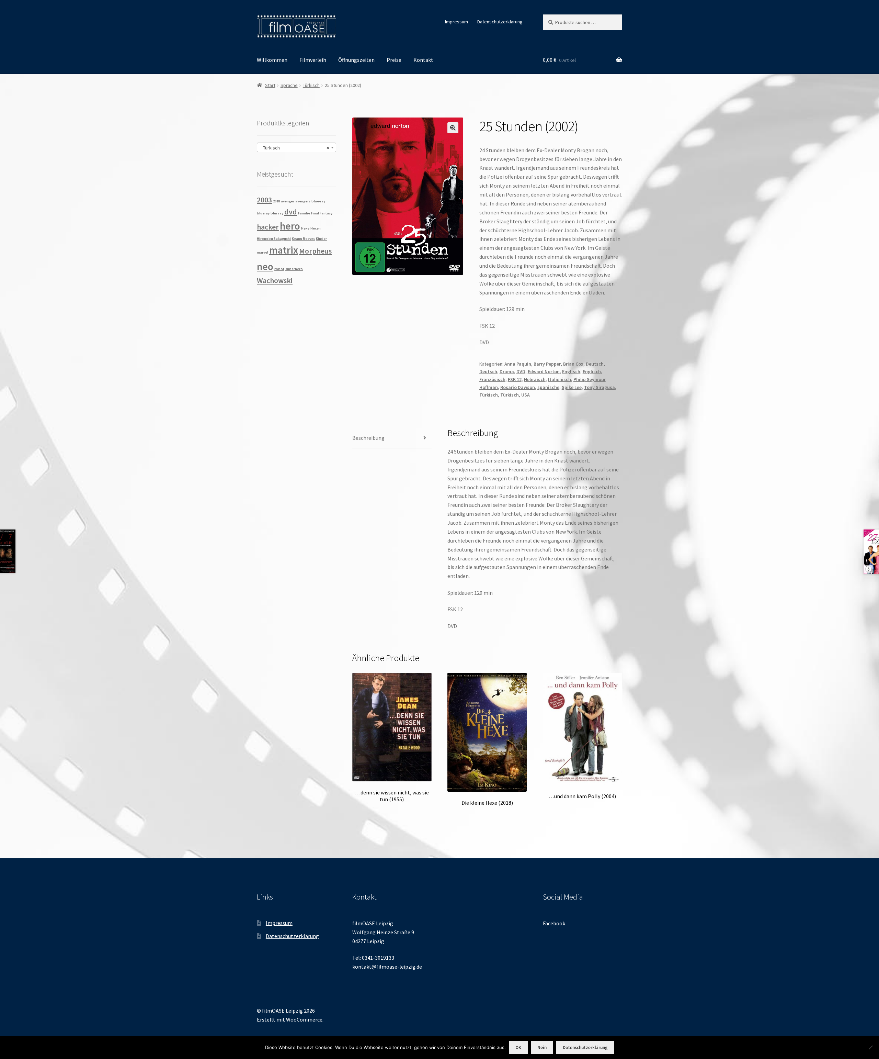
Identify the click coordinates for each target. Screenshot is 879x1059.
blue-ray (318, 201)
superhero (294, 269)
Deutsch (595, 364)
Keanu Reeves (303, 238)
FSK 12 (515, 379)
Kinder (321, 238)
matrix (283, 250)
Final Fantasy (321, 213)
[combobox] (296, 147)
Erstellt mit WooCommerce (289, 1019)
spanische (548, 387)
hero (290, 226)
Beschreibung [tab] (368, 437)
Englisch (571, 371)
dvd (290, 211)
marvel (262, 252)
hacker (268, 227)
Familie (304, 213)
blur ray (277, 213)
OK (518, 1047)
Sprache (289, 85)
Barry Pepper (547, 364)
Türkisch (311, 85)
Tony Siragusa (599, 387)
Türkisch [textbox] (294, 148)
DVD (520, 371)
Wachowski (275, 280)
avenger (287, 201)
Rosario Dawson (517, 387)
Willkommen (272, 59)
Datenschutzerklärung (500, 22)
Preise (394, 59)
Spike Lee (572, 387)
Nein (542, 1047)
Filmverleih (312, 59)
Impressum (456, 22)
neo (265, 266)
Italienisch (559, 379)
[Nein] (870, 1047)
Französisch (492, 379)
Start (270, 85)
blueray (263, 213)
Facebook (554, 923)
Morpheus (315, 251)
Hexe (305, 228)
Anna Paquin (517, 364)
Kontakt (423, 59)
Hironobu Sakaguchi (274, 238)
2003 (264, 199)
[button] (452, 127)
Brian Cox (573, 364)
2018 (276, 201)
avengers (302, 201)
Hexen (315, 228)
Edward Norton (544, 371)
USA (525, 395)
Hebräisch (535, 379)
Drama (507, 371)
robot (279, 269)
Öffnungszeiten (356, 59)
